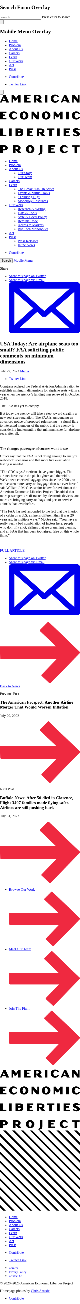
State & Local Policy (32, 217)
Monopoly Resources (33, 201)
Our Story (25, 173)
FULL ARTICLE (12, 550)
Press (12, 69)
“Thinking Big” (29, 197)
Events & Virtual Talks (34, 193)
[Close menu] (2, 92)
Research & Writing (32, 209)
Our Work (16, 61)
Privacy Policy (17, 1272)
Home (13, 41)
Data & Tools (27, 213)
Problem (15, 45)
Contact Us (15, 1276)
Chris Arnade (40, 1291)
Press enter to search (56, 17)
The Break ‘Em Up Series (36, 189)
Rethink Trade (28, 221)
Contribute (16, 77)
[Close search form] (2, 22)
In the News (26, 245)
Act (11, 65)
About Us (16, 49)
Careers (14, 53)
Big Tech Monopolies (33, 229)
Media (24, 371)
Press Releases (28, 241)
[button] (6, 260)
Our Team (25, 177)
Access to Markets (31, 225)
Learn (13, 57)
